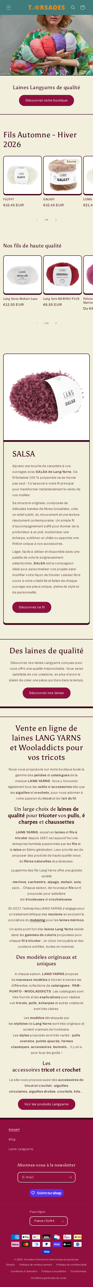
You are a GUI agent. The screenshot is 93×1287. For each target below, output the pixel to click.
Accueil (14, 1129)
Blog (12, 1139)
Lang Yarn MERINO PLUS (61, 299)
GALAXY (49, 199)
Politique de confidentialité (71, 1264)
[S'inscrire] (70, 1177)
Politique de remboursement (35, 1264)
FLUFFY (8, 199)
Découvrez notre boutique (46, 100)
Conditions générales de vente (48, 1278)
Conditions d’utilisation (24, 1271)
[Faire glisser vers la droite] (56, 219)
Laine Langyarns (21, 1149)
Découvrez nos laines (46, 693)
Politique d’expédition (54, 1271)
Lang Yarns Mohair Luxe (20, 299)
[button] (8, 7)
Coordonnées (79, 1271)
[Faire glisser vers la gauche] (37, 219)
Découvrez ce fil (32, 607)
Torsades (29, 1259)
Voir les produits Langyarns (46, 1104)
